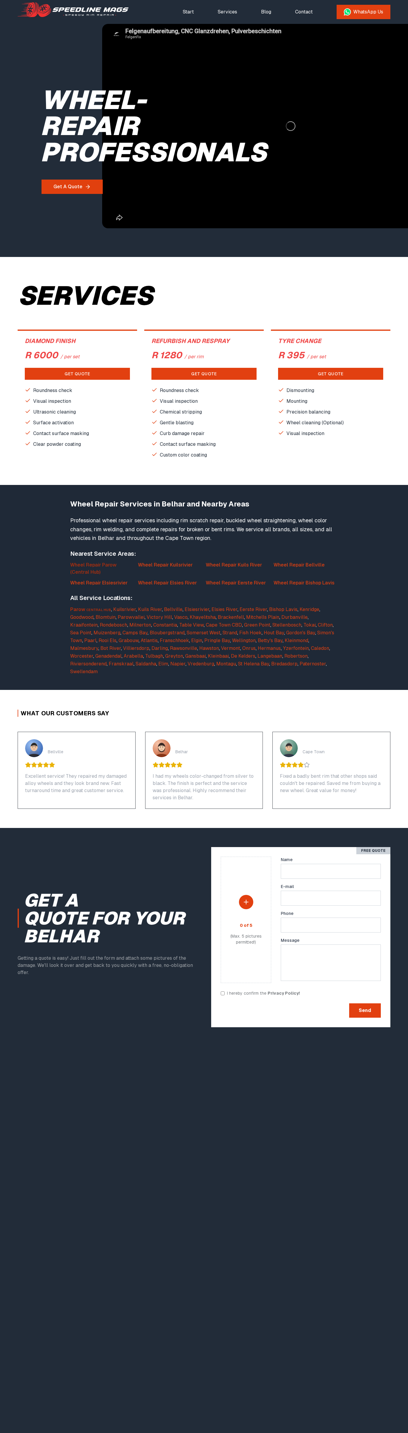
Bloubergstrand (167, 633)
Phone (287, 913)
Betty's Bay (270, 640)
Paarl (90, 640)
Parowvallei (131, 617)
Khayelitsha (203, 617)
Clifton (325, 625)
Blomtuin (106, 617)
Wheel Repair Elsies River (167, 583)
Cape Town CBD (224, 625)
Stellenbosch (286, 625)
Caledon (320, 648)
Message (290, 940)
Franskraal (121, 664)
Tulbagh (154, 656)
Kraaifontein (84, 625)
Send (365, 1010)
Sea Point (80, 633)
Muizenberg (106, 633)
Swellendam (84, 671)
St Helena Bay (253, 664)
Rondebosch (113, 625)
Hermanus (269, 648)
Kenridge (309, 609)
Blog (266, 12)
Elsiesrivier (197, 609)
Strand (230, 633)
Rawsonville (183, 648)
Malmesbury (84, 648)
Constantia (165, 625)
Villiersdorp (136, 648)
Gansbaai (195, 656)
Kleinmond (296, 640)
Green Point (257, 625)
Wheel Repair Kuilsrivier (165, 565)
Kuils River (150, 609)
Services (227, 12)
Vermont (230, 648)
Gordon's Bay (300, 633)
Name (287, 859)
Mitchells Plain (262, 617)
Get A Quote (67, 186)
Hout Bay (274, 633)
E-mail (287, 886)
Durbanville (294, 617)
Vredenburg (201, 664)
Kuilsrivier (124, 609)
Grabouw (129, 640)
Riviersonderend (88, 664)
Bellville (173, 609)
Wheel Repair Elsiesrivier (99, 583)
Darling (159, 648)
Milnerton (140, 625)
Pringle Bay (217, 640)
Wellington (244, 640)
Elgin (196, 640)
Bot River (110, 648)
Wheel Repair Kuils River (234, 565)
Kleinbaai (218, 656)
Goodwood (81, 617)
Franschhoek (174, 640)
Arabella (133, 656)
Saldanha (146, 664)
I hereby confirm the (263, 993)
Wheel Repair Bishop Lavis (304, 583)
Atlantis (149, 640)
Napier (177, 664)
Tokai (309, 625)
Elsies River (224, 609)
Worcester (81, 656)
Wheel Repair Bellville (299, 565)
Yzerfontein (296, 648)
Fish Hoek (250, 633)
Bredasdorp (284, 664)
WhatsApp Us (368, 12)
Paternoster (313, 664)
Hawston (209, 648)
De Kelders (243, 656)
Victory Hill (159, 617)
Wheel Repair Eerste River (236, 583)
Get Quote (77, 373)
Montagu (226, 664)
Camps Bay (135, 633)
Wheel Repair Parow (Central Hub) (93, 568)
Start (188, 12)
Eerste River (253, 609)
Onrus (249, 648)
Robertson (296, 656)
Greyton (174, 656)
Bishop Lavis (283, 609)
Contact (304, 12)
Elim (163, 664)
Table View (191, 625)
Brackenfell (231, 617)
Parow (77, 609)
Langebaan (269, 656)
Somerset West (203, 633)
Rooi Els (107, 640)
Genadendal (108, 656)
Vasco (181, 617)
